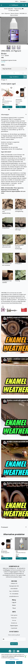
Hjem (2, 13)
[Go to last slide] (3, 98)
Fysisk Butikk (14, 628)
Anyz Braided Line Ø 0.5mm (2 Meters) (7, 102)
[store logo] (13, 5)
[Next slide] (26, 30)
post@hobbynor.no (14, 596)
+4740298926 (14, 593)
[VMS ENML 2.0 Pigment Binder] (14, 30)
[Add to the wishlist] (11, 88)
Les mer (3, 62)
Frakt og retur (14, 615)
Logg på (14, 602)
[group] (6, 549)
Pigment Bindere (15, 13)
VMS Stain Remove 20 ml (20, 553)
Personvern (14, 617)
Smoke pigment (5, 552)
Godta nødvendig (10, 662)
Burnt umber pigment (19, 102)
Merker (14, 605)
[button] (25, 77)
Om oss (14, 620)
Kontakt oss (14, 623)
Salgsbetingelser (14, 625)
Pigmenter (7, 13)
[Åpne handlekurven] (25, 5)
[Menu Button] (1, 5)
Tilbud (14, 608)
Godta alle (19, 662)
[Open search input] (23, 5)
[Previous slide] (2, 30)
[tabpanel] (7, 98)
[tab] (9, 109)
